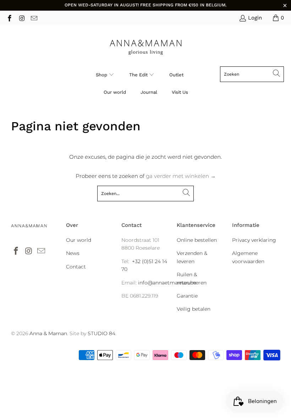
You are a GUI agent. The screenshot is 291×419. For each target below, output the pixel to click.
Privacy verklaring (254, 240)
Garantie (187, 296)
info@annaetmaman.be (167, 282)
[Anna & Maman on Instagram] (21, 17)
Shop (101, 74)
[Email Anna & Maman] (33, 17)
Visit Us (180, 92)
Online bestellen (197, 240)
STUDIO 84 (101, 333)
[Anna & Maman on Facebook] (9, 17)
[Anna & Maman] (145, 47)
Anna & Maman (48, 333)
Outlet (176, 74)
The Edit (139, 74)
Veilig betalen (193, 309)
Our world (115, 92)
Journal (149, 92)
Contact (76, 266)
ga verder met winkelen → (181, 176)
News (72, 253)
